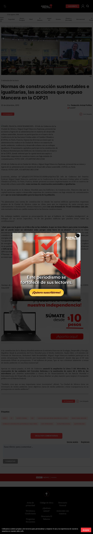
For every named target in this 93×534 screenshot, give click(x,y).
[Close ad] (78, 235)
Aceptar (86, 530)
